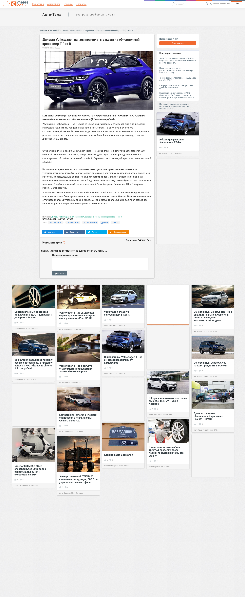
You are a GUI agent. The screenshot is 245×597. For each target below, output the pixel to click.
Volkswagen (73, 222)
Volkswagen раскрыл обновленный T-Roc (171, 141)
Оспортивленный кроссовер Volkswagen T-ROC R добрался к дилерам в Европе (33, 314)
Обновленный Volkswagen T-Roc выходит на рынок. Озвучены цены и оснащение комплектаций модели (213, 316)
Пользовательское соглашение (173, 104)
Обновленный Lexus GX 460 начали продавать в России (210, 364)
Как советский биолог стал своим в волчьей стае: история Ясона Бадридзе (77, 579)
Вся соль (43, 30)
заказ (115, 222)
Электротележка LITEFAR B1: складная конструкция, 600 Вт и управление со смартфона (78, 479)
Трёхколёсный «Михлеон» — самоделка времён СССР (177, 78)
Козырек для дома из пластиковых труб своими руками (209, 566)
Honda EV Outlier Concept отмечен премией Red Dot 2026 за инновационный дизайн (78, 528)
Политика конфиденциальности (174, 106)
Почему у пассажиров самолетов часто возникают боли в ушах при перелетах (211, 509)
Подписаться (178, 43)
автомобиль (55, 222)
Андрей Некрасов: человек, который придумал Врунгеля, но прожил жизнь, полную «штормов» (166, 509)
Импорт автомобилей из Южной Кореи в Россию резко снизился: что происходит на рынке (122, 551)
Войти (236, 3)
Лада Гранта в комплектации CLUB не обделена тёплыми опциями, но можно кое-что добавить (177, 60)
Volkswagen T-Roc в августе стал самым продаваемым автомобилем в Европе (75, 368)
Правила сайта (166, 108)
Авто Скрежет (65, 329)
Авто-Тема (51, 14)
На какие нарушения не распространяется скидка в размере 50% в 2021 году (176, 70)
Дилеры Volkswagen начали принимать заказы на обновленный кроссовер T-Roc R (97, 30)
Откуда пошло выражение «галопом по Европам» (164, 577)
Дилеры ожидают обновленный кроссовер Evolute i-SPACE (208, 416)
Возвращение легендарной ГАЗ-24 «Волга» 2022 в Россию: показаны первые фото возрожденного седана (176, 95)
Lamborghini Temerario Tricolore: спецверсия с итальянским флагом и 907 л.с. (78, 417)
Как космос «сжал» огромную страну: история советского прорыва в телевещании (122, 501)
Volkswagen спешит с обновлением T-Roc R (117, 313)
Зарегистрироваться (221, 3)
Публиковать (60, 273)
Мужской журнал (111, 466)
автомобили (90, 222)
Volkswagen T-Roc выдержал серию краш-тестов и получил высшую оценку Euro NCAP (77, 315)
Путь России (154, 589)
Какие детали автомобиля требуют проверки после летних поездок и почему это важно (166, 451)
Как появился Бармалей (118, 454)
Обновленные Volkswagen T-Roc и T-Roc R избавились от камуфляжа (123, 359)
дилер (104, 222)
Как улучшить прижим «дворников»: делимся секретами (176, 86)
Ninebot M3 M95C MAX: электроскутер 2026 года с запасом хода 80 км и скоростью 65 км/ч (30, 470)
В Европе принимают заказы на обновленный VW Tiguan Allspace (168, 401)
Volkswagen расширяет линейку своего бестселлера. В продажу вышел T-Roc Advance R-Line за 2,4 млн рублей (33, 364)
